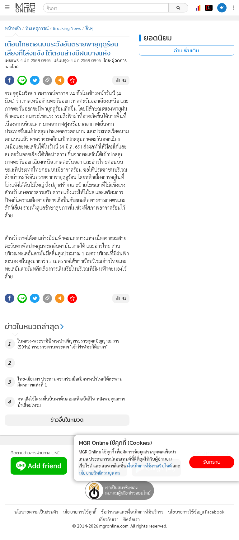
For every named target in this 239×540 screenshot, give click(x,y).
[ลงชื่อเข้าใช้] (222, 7)
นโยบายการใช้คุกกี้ (79, 511)
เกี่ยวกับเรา (109, 519)
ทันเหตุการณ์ (37, 28)
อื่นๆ (89, 28)
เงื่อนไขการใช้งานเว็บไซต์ (149, 465)
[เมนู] (7, 7)
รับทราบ (211, 462)
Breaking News (67, 28)
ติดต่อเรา (131, 519)
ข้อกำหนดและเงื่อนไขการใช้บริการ (132, 511)
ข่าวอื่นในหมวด (67, 420)
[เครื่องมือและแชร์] (234, 8)
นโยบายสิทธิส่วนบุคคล (99, 473)
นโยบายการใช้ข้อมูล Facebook (196, 511)
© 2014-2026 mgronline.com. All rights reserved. (119, 525)
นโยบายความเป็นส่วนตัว (36, 511)
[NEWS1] (209, 8)
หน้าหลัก (13, 28)
